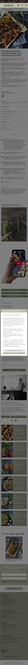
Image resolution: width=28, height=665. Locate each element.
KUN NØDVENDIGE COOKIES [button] (14, 350)
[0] (25, 5)
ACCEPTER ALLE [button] (14, 353)
